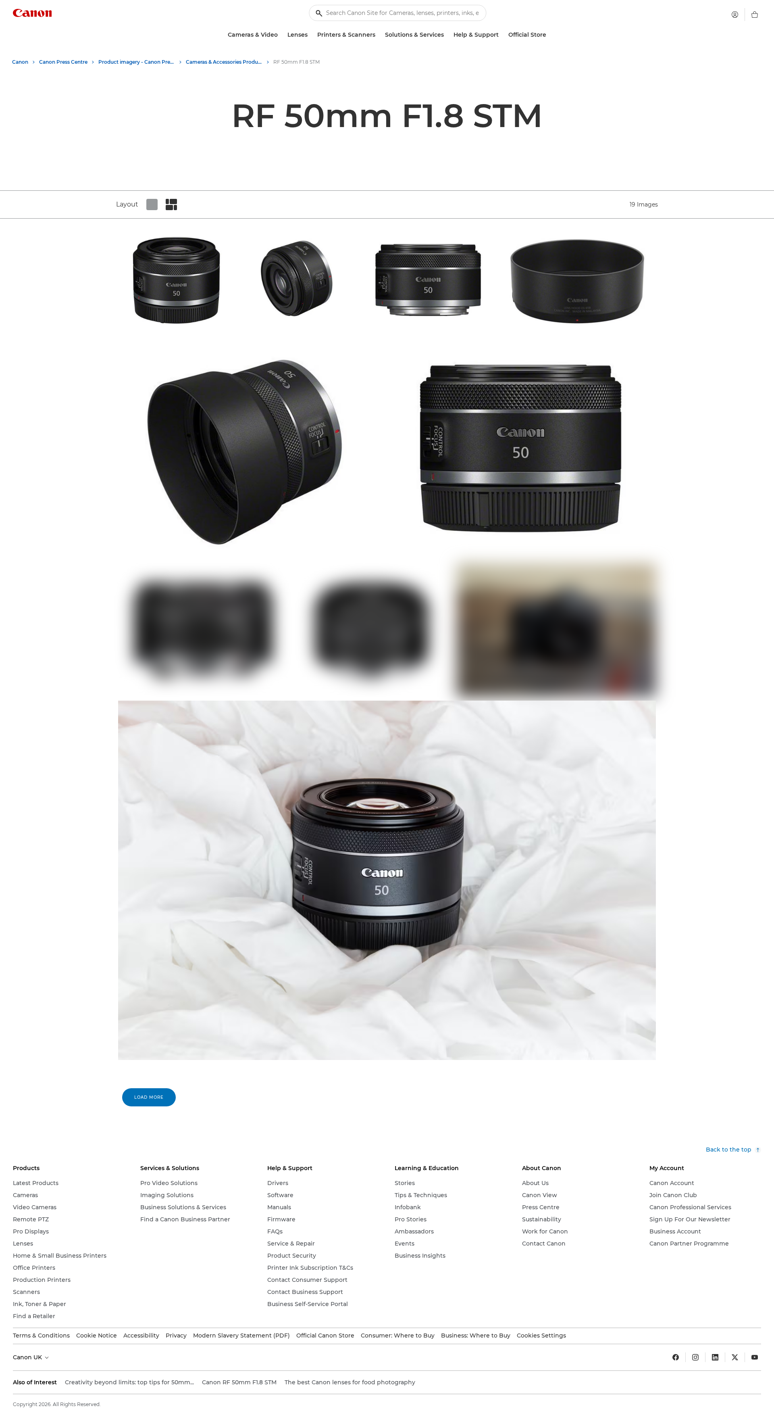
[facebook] (675, 1357)
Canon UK (28, 1357)
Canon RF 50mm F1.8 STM (239, 1382)
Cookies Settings (541, 1335)
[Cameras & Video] (281, 35)
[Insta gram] (695, 1357)
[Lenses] (311, 35)
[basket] (754, 14)
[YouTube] (754, 1357)
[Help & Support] (502, 35)
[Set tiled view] (152, 204)
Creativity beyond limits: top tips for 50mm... (129, 1382)
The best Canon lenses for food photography (350, 1382)
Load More (149, 1097)
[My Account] (734, 14)
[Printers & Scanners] (378, 35)
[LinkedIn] (715, 1357)
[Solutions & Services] (447, 35)
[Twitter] (735, 1357)
